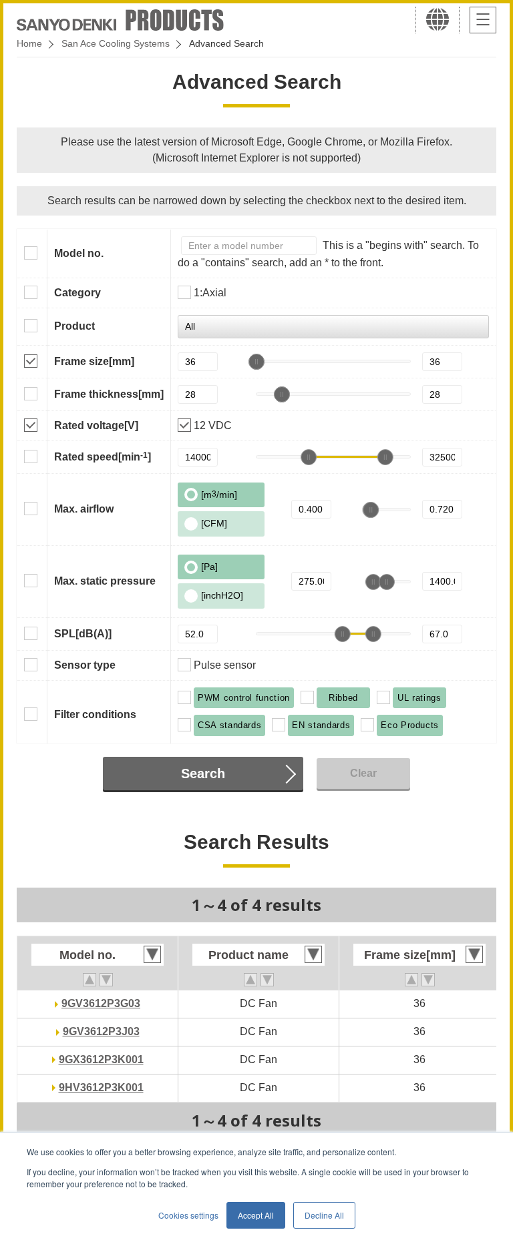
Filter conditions (95, 714)
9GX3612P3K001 (101, 1059)
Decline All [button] (324, 1215)
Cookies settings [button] (188, 1215)
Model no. (79, 253)
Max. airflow (84, 509)
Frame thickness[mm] (109, 394)
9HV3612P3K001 (101, 1087)
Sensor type (85, 665)
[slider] (256, 362)
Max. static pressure (105, 581)
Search (203, 773)
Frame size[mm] (94, 361)
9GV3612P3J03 (101, 1031)
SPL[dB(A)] (83, 633)
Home (29, 43)
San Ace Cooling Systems (115, 43)
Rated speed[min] (102, 456)
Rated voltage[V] (96, 425)
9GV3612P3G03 (100, 1003)
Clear (363, 773)
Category (77, 292)
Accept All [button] (256, 1215)
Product (74, 326)
